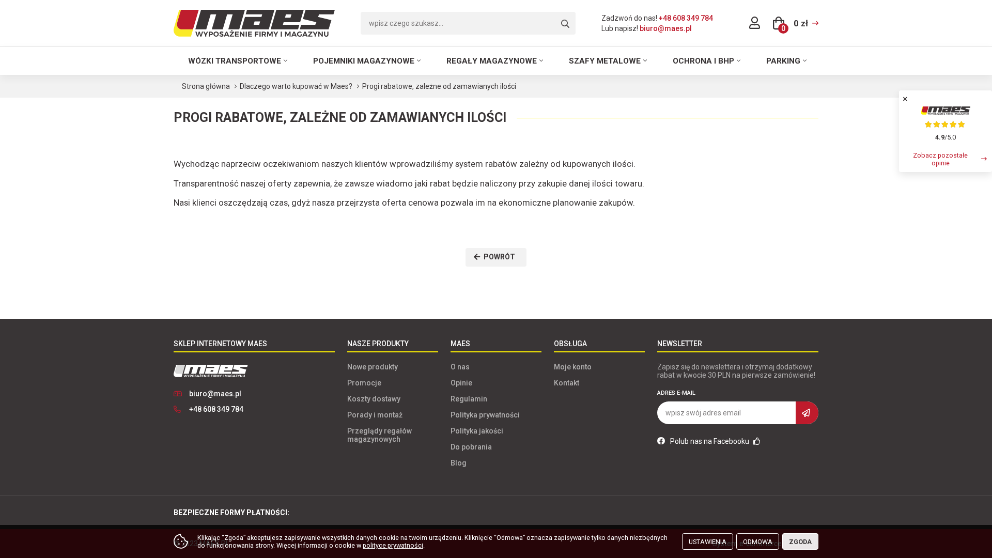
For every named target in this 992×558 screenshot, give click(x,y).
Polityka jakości (477, 431)
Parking (783, 61)
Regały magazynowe (491, 61)
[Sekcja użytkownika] (754, 23)
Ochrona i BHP (703, 61)
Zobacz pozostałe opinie (940, 159)
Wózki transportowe (234, 61)
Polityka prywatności (485, 415)
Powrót (499, 257)
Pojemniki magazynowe (363, 61)
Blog (459, 463)
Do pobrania (471, 447)
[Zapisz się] (807, 412)
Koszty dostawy (373, 399)
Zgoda (800, 542)
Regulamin (469, 399)
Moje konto (573, 367)
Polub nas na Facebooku (710, 441)
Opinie (461, 383)
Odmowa (757, 542)
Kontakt (566, 383)
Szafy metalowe (605, 61)
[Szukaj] (565, 24)
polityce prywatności (393, 545)
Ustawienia (707, 542)
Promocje (364, 383)
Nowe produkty (372, 367)
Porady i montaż (374, 415)
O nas (460, 367)
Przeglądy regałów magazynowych (379, 435)
